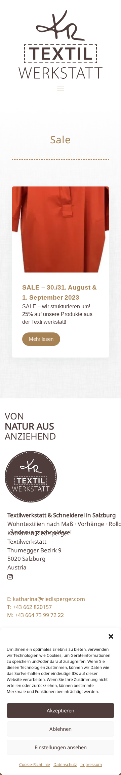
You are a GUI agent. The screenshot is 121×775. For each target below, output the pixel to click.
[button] (111, 636)
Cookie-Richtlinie (34, 764)
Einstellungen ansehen (61, 747)
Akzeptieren (60, 710)
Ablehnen (60, 728)
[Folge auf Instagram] (10, 576)
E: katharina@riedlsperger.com (46, 599)
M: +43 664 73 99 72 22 (35, 615)
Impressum (91, 764)
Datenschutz (65, 764)
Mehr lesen (41, 339)
